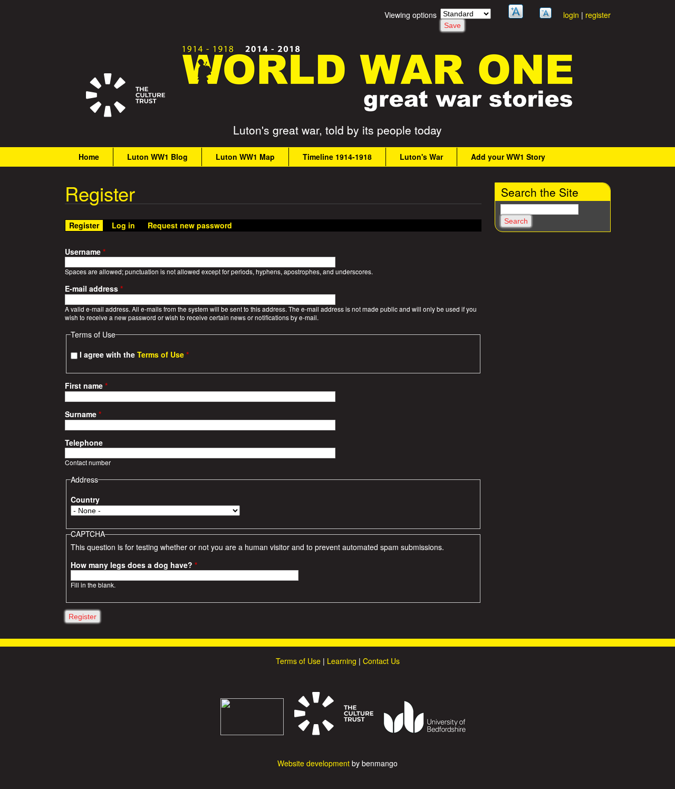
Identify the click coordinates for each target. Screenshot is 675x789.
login (571, 14)
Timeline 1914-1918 (337, 156)
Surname (83, 414)
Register (86, 225)
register (598, 14)
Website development (313, 763)
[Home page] (378, 111)
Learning (341, 661)
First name (86, 386)
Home (89, 156)
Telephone (84, 443)
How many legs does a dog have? (134, 565)
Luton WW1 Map (245, 156)
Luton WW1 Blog (157, 156)
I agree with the (134, 354)
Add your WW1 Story (508, 156)
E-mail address (94, 289)
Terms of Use (160, 354)
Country (85, 500)
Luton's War (421, 156)
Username (85, 252)
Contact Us (381, 661)
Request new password (190, 225)
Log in (123, 225)
